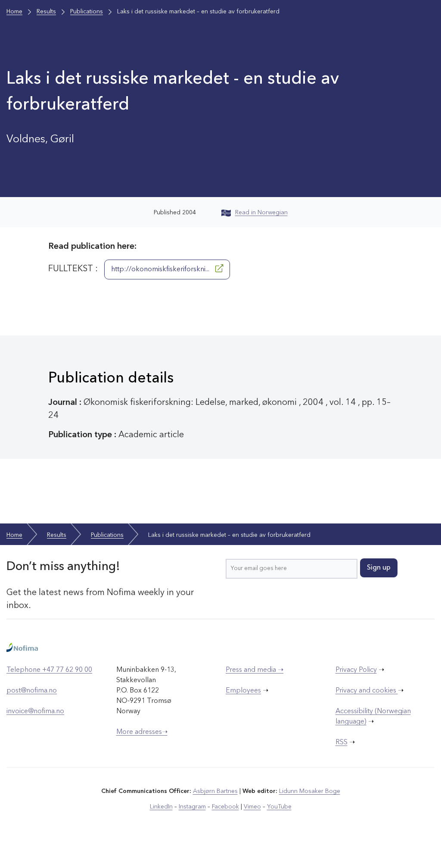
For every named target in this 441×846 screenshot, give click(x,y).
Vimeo (252, 807)
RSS (341, 742)
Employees (243, 690)
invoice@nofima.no (35, 711)
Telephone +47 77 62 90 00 (49, 670)
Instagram (192, 807)
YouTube (279, 807)
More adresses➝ (142, 732)
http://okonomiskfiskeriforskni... (161, 269)
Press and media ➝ (254, 670)
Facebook (225, 807)
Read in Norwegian (261, 213)
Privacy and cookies (366, 690)
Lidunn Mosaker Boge (309, 791)
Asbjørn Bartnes (215, 791)
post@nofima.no (31, 690)
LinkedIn (161, 807)
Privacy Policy (356, 670)
